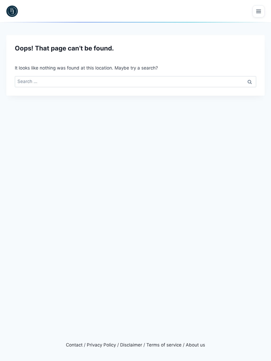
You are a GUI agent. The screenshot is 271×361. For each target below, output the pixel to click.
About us (195, 345)
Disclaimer (131, 345)
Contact (74, 345)
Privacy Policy (101, 345)
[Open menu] (258, 11)
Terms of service (164, 345)
